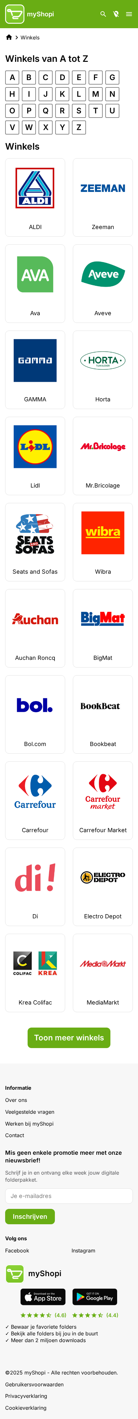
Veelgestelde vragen (29, 1112)
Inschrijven (30, 1216)
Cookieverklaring (26, 1408)
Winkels (30, 37)
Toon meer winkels (69, 1037)
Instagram (83, 1250)
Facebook (17, 1250)
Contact (14, 1135)
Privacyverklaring (26, 1396)
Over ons (16, 1100)
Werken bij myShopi (29, 1123)
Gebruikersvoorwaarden (34, 1384)
